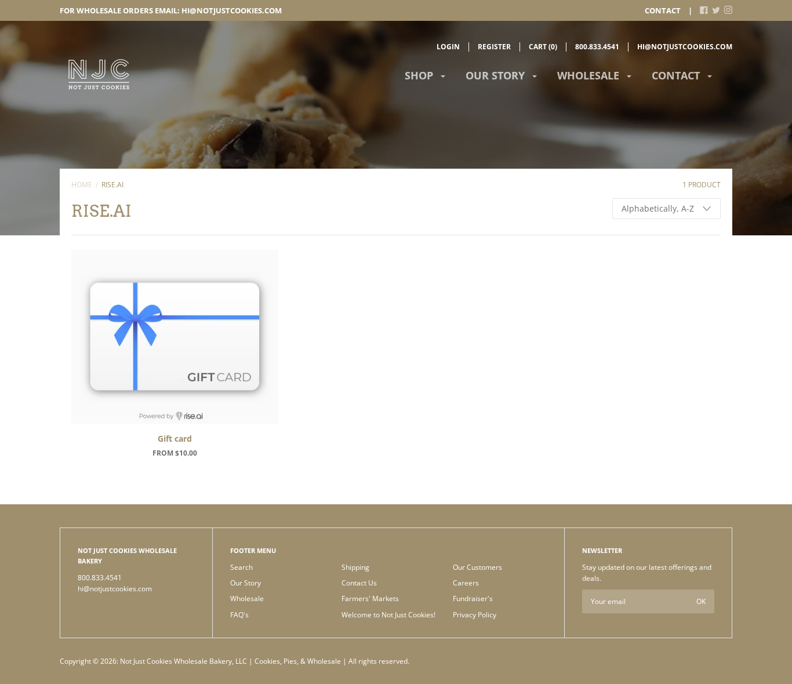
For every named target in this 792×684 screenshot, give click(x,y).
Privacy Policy (474, 615)
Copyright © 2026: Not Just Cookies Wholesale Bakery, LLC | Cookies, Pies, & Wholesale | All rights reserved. (234, 661)
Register (494, 47)
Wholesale (589, 75)
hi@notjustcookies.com (684, 47)
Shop (420, 75)
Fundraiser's (473, 598)
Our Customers (477, 567)
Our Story (497, 75)
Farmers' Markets (370, 598)
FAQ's (239, 615)
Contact (663, 10)
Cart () (543, 47)
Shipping (355, 567)
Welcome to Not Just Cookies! (388, 615)
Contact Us (359, 583)
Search (241, 567)
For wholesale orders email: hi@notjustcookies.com (171, 10)
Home (81, 185)
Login (448, 47)
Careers (466, 583)
